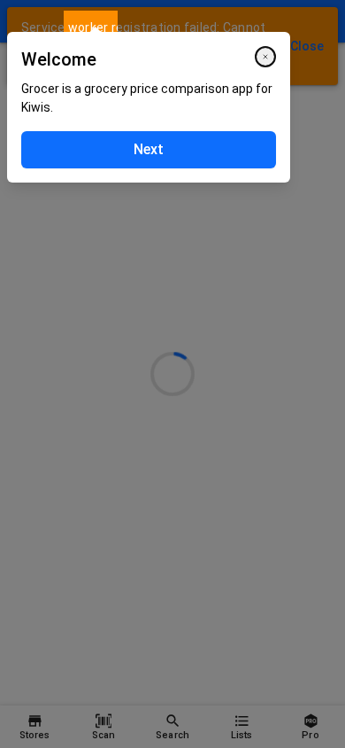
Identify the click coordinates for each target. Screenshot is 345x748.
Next (149, 149)
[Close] (265, 56)
